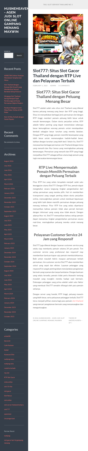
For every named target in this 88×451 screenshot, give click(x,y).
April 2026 (8, 179)
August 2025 (8, 216)
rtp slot (6, 373)
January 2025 (9, 248)
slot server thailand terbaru (14, 405)
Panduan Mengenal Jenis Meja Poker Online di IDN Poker (13, 110)
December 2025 (10, 198)
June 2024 (8, 280)
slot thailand (77, 301)
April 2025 (8, 234)
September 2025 (10, 211)
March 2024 (8, 294)
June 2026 (8, 170)
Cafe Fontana (9, 345)
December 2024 (10, 252)
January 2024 (9, 303)
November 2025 (10, 202)
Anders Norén (75, 320)
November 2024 (10, 257)
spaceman (7, 414)
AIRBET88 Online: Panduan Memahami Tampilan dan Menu (14, 78)
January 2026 (9, 193)
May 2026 (8, 175)
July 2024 (7, 275)
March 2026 (8, 184)
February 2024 (9, 298)
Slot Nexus (8, 396)
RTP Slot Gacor (9, 377)
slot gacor (7, 391)
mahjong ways (9, 359)
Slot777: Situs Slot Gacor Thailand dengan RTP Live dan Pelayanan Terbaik (57, 75)
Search (7, 51)
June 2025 (8, 225)
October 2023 (9, 316)
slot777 (7, 409)
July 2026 (7, 166)
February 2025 (9, 243)
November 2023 (10, 312)
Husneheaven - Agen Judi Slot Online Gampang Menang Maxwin (16, 20)
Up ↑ (70, 323)
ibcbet (6, 350)
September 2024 (10, 266)
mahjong (7, 436)
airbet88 (7, 336)
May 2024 (8, 284)
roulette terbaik (9, 368)
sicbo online (8, 382)
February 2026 (9, 188)
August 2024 (8, 271)
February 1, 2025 (40, 85)
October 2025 (9, 207)
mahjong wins (9, 364)
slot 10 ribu (8, 386)
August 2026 (8, 161)
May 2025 (8, 230)
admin (53, 85)
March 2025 (8, 239)
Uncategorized (9, 418)
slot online (7, 400)
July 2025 (7, 220)
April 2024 (8, 289)
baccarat (7, 341)
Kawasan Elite (9, 354)
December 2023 (10, 307)
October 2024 (9, 262)
